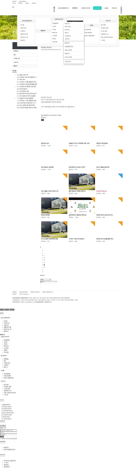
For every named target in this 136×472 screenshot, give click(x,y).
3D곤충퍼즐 (88, 29)
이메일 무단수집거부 (35, 292)
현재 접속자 (5, 404)
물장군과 (67, 43)
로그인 (14, 3)
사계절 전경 (17, 58)
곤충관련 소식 (104, 34)
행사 (15, 54)
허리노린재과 (68, 57)
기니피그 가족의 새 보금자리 (76, 239)
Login (2, 436)
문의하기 (14, 294)
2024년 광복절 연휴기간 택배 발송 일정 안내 (27, 107)
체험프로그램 (24, 34)
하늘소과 (67, 23)
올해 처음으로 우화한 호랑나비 (77, 191)
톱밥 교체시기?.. (23, 75)
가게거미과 (68, 61)
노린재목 (54, 35)
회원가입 (20, 3)
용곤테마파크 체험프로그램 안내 (77, 215)
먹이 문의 (21, 79)
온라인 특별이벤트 (90, 35)
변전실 (55, 115)
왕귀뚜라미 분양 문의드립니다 (26, 93)
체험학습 (16, 51)
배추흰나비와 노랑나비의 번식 (104, 215)
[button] (42, 120)
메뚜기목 (54, 32)
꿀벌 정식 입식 (45, 143)
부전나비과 (68, 26)
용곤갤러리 (3, 355)
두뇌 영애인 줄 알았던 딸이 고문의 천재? (27, 105)
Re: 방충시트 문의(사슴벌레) (26, 96)
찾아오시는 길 (24, 37)
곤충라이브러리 (59, 19)
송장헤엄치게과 (69, 46)
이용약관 (14, 292)
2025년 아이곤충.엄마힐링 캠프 (27, 84)
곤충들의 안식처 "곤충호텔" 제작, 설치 (79, 143)
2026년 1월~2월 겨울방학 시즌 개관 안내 (27, 77)
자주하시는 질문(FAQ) (10, 460)
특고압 (51, 115)
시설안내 (22, 31)
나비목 (54, 26)
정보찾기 (27, 3)
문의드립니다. (22, 89)
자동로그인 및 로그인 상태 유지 (9, 438)
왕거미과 (67, 29)
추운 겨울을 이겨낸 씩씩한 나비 (49, 191)
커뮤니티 (108, 21)
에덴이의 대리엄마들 (102, 143)
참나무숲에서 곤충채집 (47, 167)
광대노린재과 (68, 50)
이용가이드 (23, 28)
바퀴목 (54, 38)
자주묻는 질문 (104, 28)
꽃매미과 (67, 53)
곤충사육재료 (88, 32)
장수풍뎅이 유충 (23, 91)
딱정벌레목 (55, 23)
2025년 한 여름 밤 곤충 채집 (26, 86)
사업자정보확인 (16, 302)
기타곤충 (54, 42)
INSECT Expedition (24, 294)
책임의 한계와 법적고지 (47, 292)
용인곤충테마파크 (27, 21)
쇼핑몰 (91, 25)
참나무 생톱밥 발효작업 (102, 167)
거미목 (54, 29)
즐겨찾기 (14, 1)
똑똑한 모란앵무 (45, 215)
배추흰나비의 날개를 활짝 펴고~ (105, 239)
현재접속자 (7, 467)
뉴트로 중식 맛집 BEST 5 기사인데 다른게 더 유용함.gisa (27, 103)
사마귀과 (67, 39)
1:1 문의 (6, 462)
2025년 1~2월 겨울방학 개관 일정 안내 (27, 100)
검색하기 (34, 3)
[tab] (68, 318)
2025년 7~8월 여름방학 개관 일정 (27, 82)
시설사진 (16, 62)
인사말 (22, 25)
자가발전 (59, 115)
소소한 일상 (104, 31)
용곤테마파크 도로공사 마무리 (77, 167)
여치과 (66, 33)
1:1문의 (103, 40)
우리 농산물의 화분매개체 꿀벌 (49, 239)
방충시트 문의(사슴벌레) (25, 98)
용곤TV (15, 66)
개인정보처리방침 (23, 292)
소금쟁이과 (68, 36)
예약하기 (22, 40)
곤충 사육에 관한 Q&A (107, 37)
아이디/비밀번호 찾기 (9, 449)
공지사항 (103, 25)
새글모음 (6, 465)
